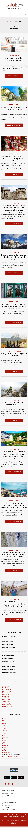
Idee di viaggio (14, 105)
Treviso (4, 739)
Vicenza (4, 740)
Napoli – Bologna (7, 706)
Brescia (4, 747)
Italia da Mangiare (14, 351)
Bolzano (4, 732)
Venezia (4, 725)
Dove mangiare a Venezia (8, 669)
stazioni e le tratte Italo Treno (10, 756)
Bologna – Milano (7, 694)
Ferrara (4, 750)
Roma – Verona (6, 704)
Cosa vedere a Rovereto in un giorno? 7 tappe (14, 108)
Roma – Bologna (6, 703)
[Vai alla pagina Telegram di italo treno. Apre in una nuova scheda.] (22, 784)
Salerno (4, 730)
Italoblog (10, 21)
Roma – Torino (6, 699)
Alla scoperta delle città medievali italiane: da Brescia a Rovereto (14, 208)
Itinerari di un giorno (8, 639)
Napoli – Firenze (6, 696)
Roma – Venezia (6, 691)
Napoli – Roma (6, 688)
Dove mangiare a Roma (8, 661)
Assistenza (6, 814)
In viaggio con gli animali (9, 650)
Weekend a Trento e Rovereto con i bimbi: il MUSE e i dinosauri (14, 604)
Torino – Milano (6, 701)
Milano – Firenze (6, 689)
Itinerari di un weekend (8, 647)
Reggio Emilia (6, 752)
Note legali (6, 816)
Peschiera (5, 745)
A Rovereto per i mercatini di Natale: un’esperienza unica (14, 158)
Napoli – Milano (6, 698)
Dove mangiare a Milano (8, 664)
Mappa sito (23, 814)
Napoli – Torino (6, 708)
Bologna (4, 722)
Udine (3, 735)
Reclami (9, 814)
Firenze (4, 723)
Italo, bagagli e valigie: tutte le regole (14, 59)
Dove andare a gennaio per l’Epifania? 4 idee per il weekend (14, 257)
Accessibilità (22, 816)
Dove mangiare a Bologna (9, 672)
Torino (4, 728)
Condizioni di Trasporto (16, 814)
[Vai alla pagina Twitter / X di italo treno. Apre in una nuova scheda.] (15, 784)
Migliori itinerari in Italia (9, 636)
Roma (3, 720)
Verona (4, 742)
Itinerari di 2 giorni (7, 641)
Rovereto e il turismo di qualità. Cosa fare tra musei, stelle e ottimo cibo (14, 455)
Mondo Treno (14, 56)
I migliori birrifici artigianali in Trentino (14, 354)
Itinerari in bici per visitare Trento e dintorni (14, 403)
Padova (4, 744)
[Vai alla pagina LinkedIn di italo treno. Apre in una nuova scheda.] (12, 784)
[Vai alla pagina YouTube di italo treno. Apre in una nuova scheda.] (19, 784)
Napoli (4, 727)
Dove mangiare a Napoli (8, 666)
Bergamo (4, 749)
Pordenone (5, 737)
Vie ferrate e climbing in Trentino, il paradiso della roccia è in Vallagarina (14, 554)
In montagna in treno (8, 655)
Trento (4, 733)
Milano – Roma (6, 686)
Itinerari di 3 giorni (7, 644)
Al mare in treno (6, 652)
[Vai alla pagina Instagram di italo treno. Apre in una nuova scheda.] (9, 784)
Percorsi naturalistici (8, 658)
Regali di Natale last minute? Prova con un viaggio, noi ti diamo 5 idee (14, 505)
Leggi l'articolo (14, 76)
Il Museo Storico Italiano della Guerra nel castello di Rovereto (14, 306)
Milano (4, 718)
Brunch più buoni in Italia (9, 675)
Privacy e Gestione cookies (14, 816)
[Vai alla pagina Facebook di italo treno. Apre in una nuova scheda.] (6, 784)
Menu (15, 14)
